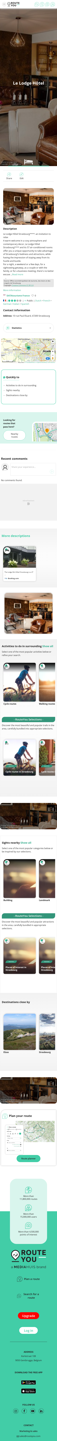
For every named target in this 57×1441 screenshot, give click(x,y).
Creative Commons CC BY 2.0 (23, 285)
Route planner (28, 1158)
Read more (17, 274)
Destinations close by (16, 395)
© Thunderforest (30, 362)
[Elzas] (19, 1032)
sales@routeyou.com (29, 1436)
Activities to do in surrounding (21, 385)
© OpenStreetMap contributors (45, 362)
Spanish (25, 303)
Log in (28, 1330)
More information (12, 290)
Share (9, 178)
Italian (16, 303)
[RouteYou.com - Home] (13, 4)
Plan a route (32, 1279)
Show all (47, 646)
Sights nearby (13, 390)
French (46, 300)
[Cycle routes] (19, 682)
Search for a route (31, 1295)
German (7, 303)
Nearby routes (14, 435)
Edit (22, 178)
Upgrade (28, 1316)
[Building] (19, 878)
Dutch (38, 300)
